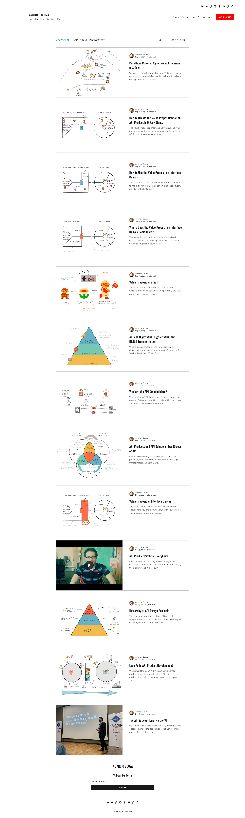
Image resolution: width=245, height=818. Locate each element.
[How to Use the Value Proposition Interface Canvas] (89, 182)
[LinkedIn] (202, 6)
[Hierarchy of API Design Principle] (89, 620)
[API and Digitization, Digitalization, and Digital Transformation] (89, 346)
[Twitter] (206, 6)
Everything (62, 39)
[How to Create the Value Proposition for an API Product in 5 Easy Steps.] (89, 127)
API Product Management (89, 39)
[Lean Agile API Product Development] (89, 675)
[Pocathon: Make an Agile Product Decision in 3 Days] (89, 73)
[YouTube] (223, 6)
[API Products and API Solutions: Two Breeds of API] (89, 456)
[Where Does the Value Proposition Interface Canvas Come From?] (89, 237)
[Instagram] (215, 6)
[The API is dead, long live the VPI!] (89, 730)
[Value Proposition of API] (89, 292)
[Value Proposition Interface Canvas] (89, 511)
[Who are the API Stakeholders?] (89, 401)
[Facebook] (219, 6)
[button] (160, 40)
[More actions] (181, 55)
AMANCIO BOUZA (39, 15)
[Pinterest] (232, 6)
